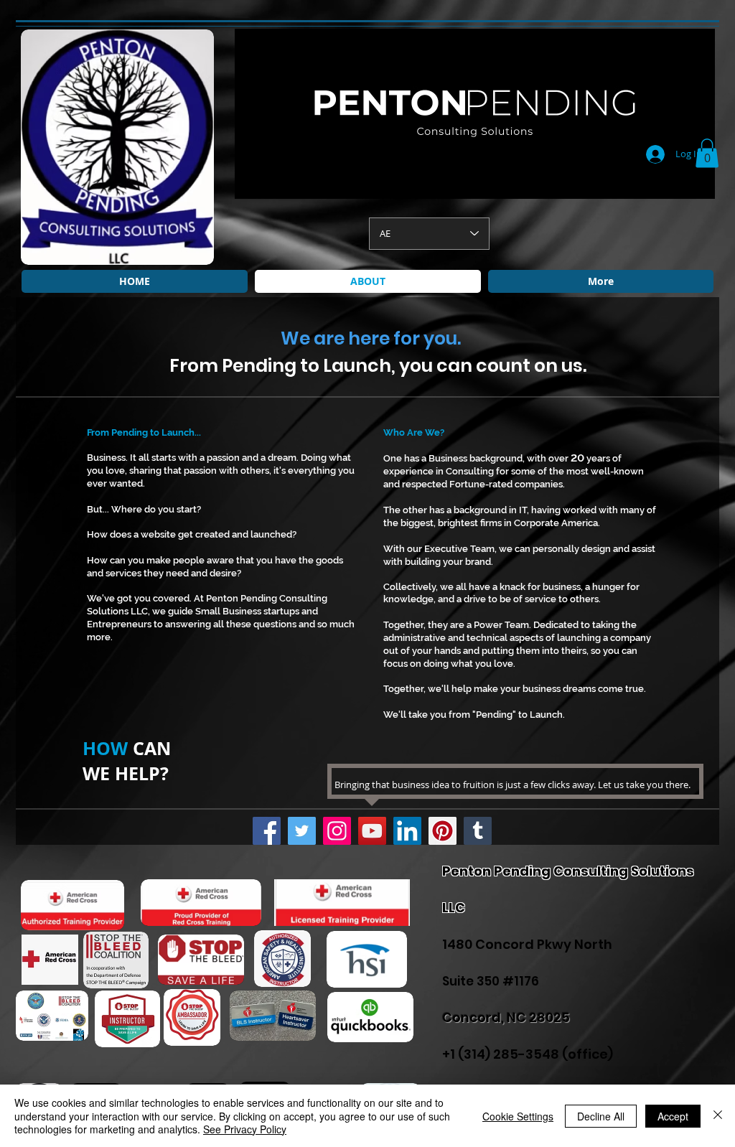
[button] (707, 153)
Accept (672, 1116)
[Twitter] (302, 831)
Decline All (600, 1116)
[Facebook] (267, 831)
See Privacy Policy (244, 1129)
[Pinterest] (443, 831)
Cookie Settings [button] (517, 1116)
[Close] (717, 1116)
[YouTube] (372, 831)
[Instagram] (337, 831)
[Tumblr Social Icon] (478, 831)
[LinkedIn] (407, 831)
